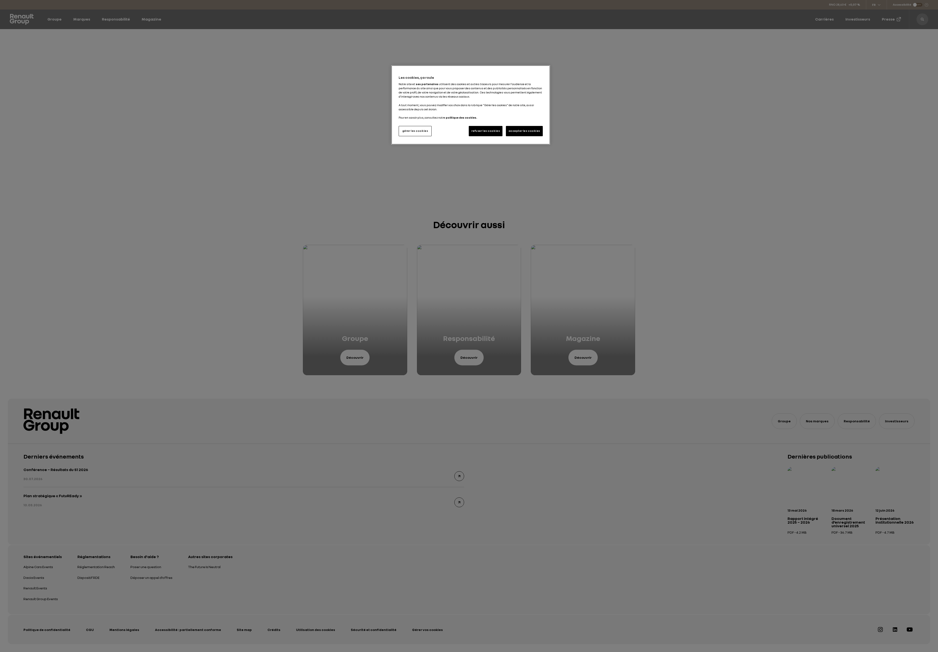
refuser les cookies (485, 131)
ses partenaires (427, 84)
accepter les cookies (524, 131)
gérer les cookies (415, 131)
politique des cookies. (461, 117)
